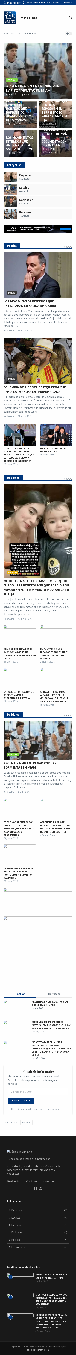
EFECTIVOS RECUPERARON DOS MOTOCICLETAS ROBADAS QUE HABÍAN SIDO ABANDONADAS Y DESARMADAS (18, 106)
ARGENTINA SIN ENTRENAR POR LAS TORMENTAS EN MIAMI (33, 88)
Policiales (11, 80)
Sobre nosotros (12, 33)
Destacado (11, 1122)
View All (67, 246)
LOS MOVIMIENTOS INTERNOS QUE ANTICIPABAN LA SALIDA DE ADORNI (19, 143)
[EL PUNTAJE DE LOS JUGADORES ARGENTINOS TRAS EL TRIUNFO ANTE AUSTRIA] (56, 635)
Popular (26, 1122)
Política (11, 292)
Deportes (12, 572)
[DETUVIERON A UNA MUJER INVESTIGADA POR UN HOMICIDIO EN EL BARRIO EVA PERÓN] (20, 855)
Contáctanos (29, 33)
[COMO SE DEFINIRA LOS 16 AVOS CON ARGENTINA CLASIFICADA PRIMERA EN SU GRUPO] (20, 635)
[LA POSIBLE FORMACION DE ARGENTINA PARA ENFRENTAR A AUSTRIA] (20, 678)
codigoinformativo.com (38, 1349)
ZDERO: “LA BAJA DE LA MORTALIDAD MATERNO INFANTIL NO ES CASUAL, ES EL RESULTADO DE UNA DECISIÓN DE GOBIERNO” (19, 455)
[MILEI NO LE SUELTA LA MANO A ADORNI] (56, 435)
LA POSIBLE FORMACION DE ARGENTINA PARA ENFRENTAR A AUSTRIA (19, 695)
